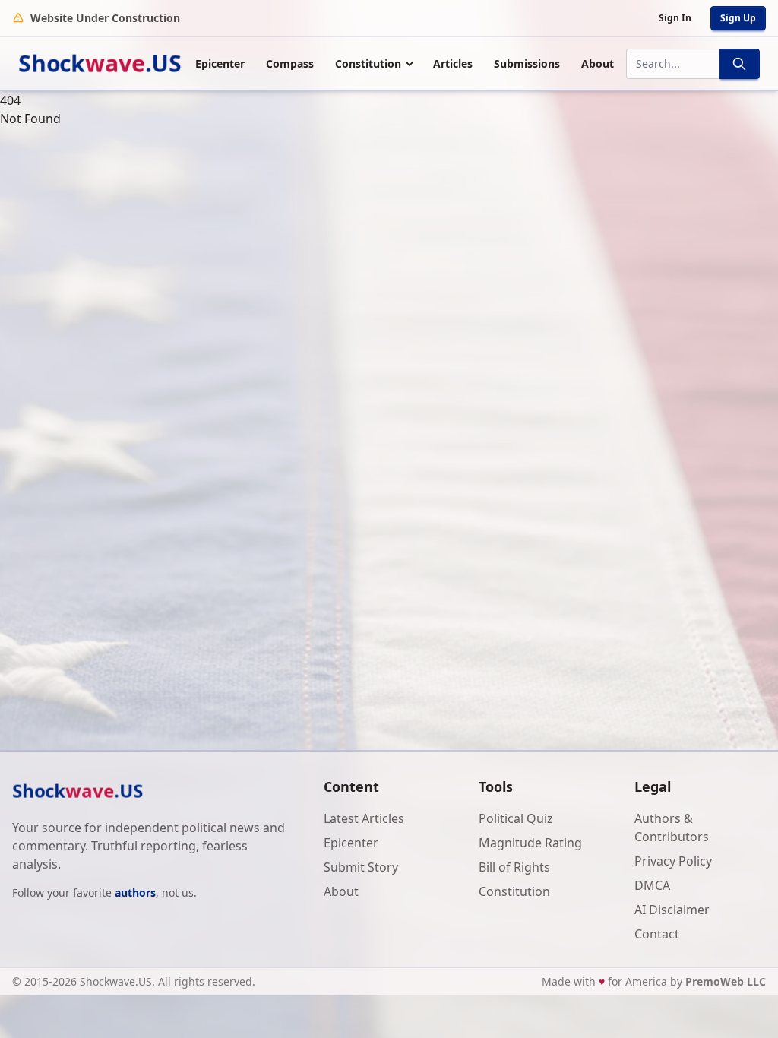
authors (135, 892)
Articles (453, 63)
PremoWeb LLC (725, 981)
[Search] (739, 64)
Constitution (368, 63)
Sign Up (738, 17)
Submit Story (361, 867)
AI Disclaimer (672, 909)
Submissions (527, 63)
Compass (290, 63)
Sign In (675, 17)
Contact (656, 934)
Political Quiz (516, 818)
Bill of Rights (514, 867)
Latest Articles (364, 818)
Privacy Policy (673, 861)
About (597, 63)
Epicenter (220, 63)
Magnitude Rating (530, 842)
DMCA (652, 885)
